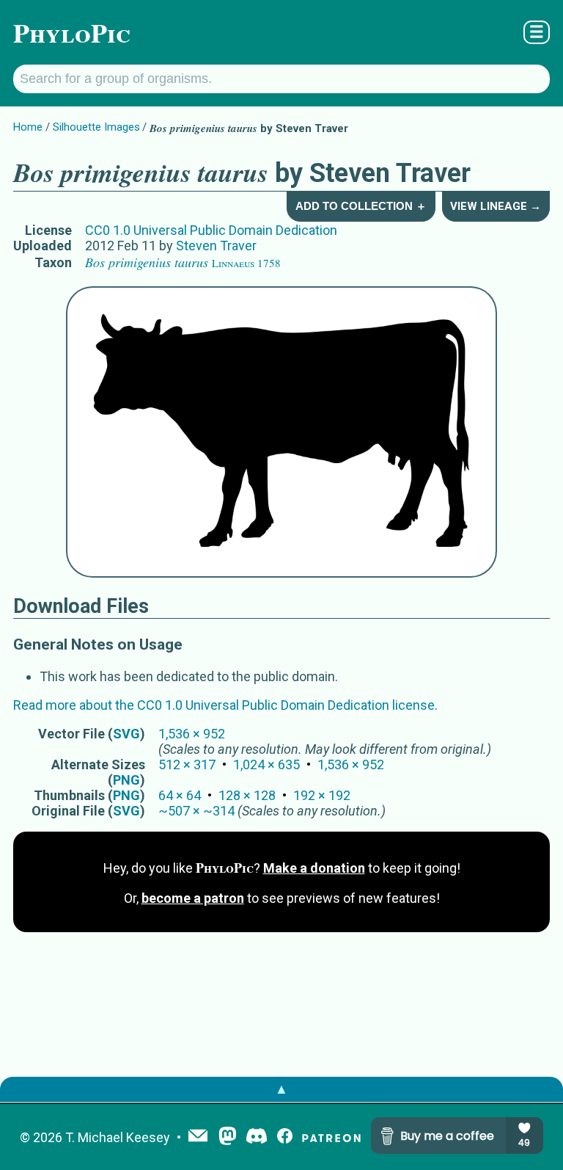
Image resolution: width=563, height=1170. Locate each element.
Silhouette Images (96, 127)
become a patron (192, 898)
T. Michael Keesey (117, 1137)
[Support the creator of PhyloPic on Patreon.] (331, 1137)
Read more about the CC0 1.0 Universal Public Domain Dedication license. (225, 705)
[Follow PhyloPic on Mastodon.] (227, 1137)
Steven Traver (216, 245)
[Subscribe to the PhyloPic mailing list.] (198, 1137)
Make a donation (314, 868)
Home (28, 127)
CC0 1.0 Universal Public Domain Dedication (211, 230)
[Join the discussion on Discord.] (256, 1137)
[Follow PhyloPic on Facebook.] (284, 1137)
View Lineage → (495, 206)
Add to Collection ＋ (361, 206)
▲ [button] (281, 1089)
